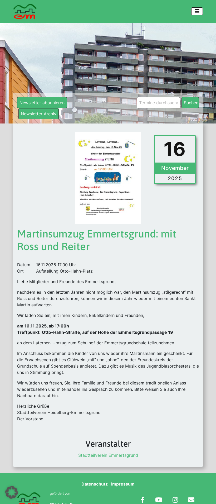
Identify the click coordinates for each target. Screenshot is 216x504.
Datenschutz (94, 484)
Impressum (123, 484)
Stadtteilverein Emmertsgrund (108, 455)
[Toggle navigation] (197, 11)
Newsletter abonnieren (42, 102)
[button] (11, 492)
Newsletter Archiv (38, 113)
